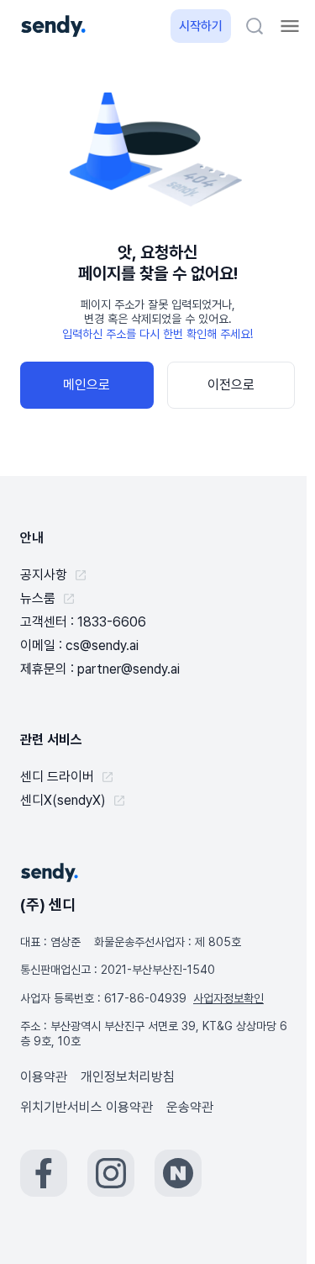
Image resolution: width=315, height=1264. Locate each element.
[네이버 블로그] (178, 1173)
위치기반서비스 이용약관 (86, 1107)
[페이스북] (43, 1173)
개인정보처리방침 (128, 1077)
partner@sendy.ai (128, 669)
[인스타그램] (110, 1173)
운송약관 (189, 1107)
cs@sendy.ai (102, 645)
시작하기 (201, 26)
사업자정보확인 (228, 998)
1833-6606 (111, 622)
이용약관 (43, 1077)
